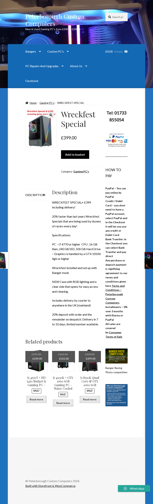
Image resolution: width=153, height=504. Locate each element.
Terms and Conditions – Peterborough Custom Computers (115, 294)
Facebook (31, 81)
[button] (51, 115)
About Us (76, 66)
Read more (36, 399)
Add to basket (75, 154)
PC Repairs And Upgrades (42, 66)
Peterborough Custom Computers (55, 20)
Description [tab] (35, 195)
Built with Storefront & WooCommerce (50, 486)
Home (33, 102)
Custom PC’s (55, 51)
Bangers (30, 51)
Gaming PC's (47, 102)
